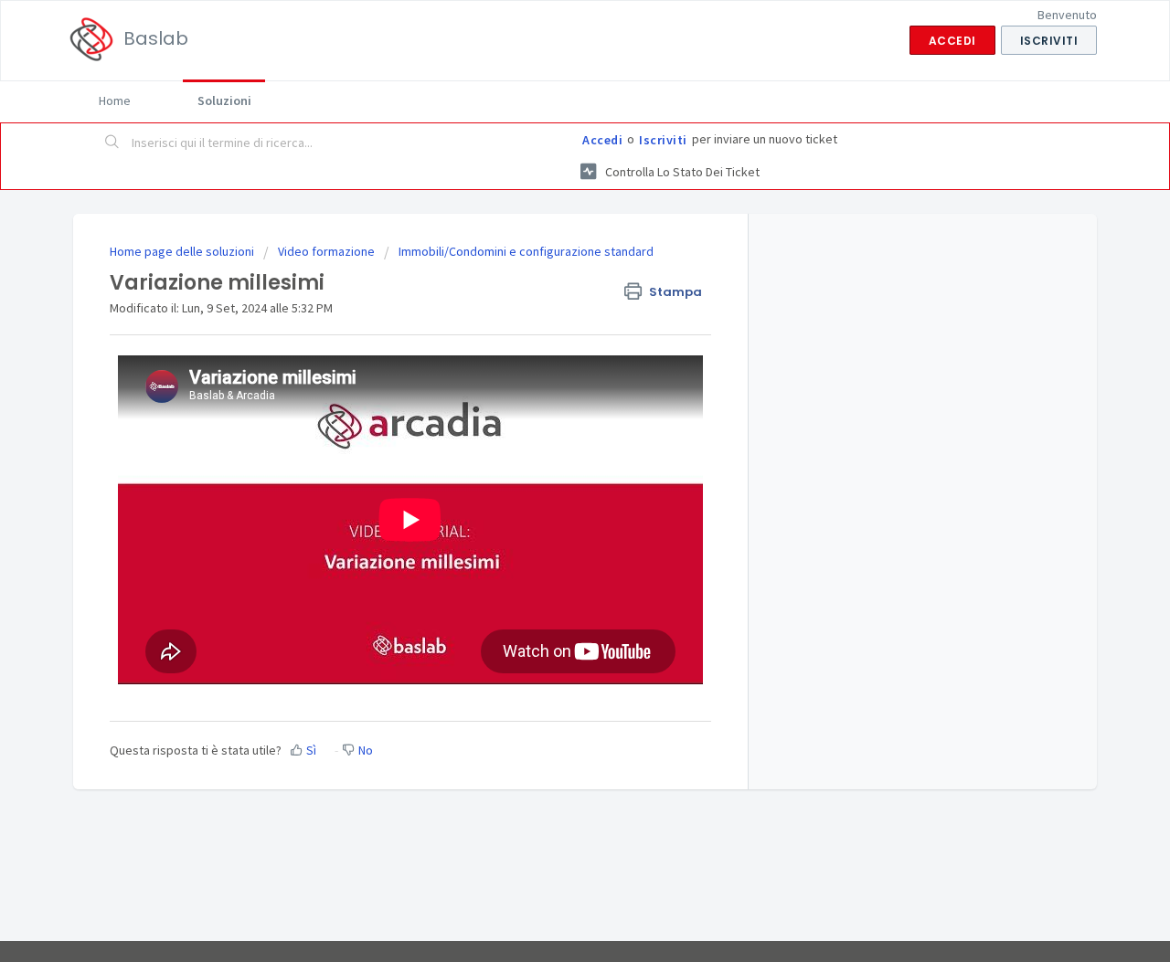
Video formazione (326, 251)
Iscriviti (663, 140)
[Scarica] (551, 240)
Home (115, 100)
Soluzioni (224, 100)
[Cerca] (112, 143)
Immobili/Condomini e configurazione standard (526, 251)
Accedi (602, 140)
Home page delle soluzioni (183, 251)
